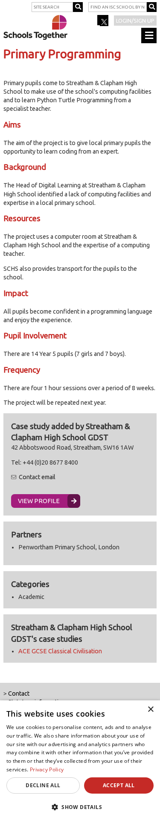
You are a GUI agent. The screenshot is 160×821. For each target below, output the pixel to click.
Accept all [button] (119, 785)
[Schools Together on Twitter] (103, 23)
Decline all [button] (43, 785)
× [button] (150, 709)
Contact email (37, 477)
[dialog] (80, 760)
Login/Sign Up (135, 21)
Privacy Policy (47, 769)
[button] (80, 807)
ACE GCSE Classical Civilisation (60, 651)
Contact (18, 693)
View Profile (39, 501)
